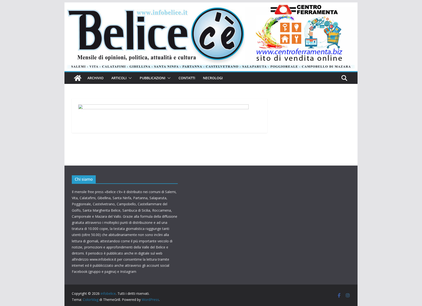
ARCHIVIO (95, 78)
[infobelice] (211, 6)
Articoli (119, 78)
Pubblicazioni (152, 78)
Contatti (187, 78)
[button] (129, 78)
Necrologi (213, 78)
